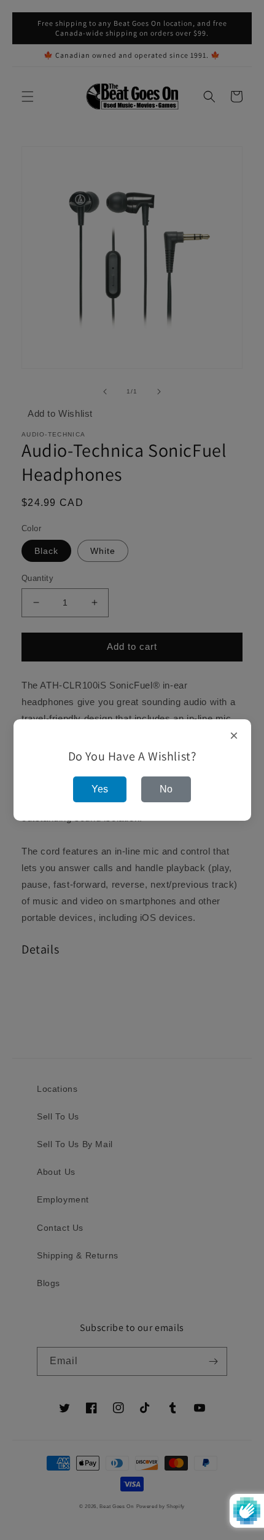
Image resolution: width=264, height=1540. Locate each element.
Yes (99, 789)
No (166, 789)
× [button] (234, 736)
